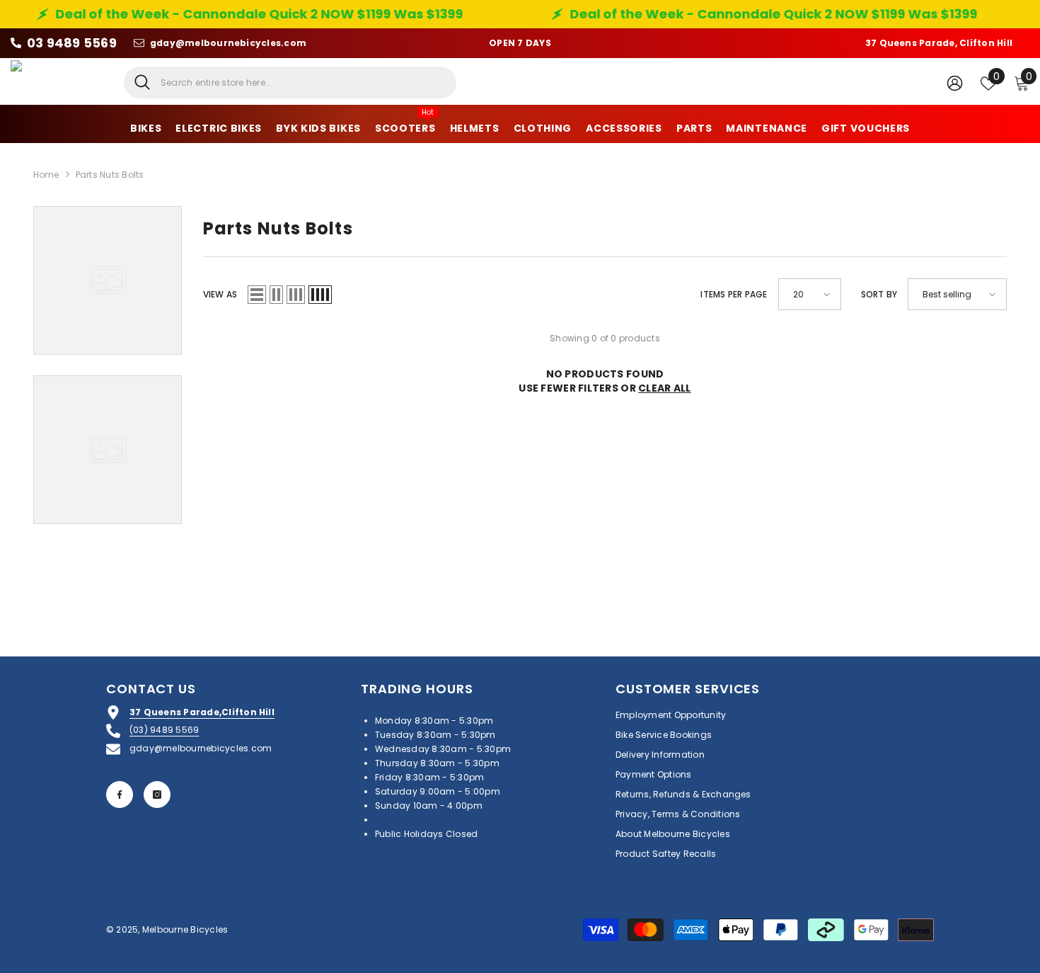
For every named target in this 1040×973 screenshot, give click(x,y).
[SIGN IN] (955, 82)
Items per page (733, 294)
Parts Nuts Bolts (110, 175)
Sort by (879, 294)
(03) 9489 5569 (164, 730)
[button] (257, 294)
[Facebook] (119, 794)
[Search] (290, 82)
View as (220, 294)
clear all (664, 388)
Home (46, 175)
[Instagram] (157, 794)
